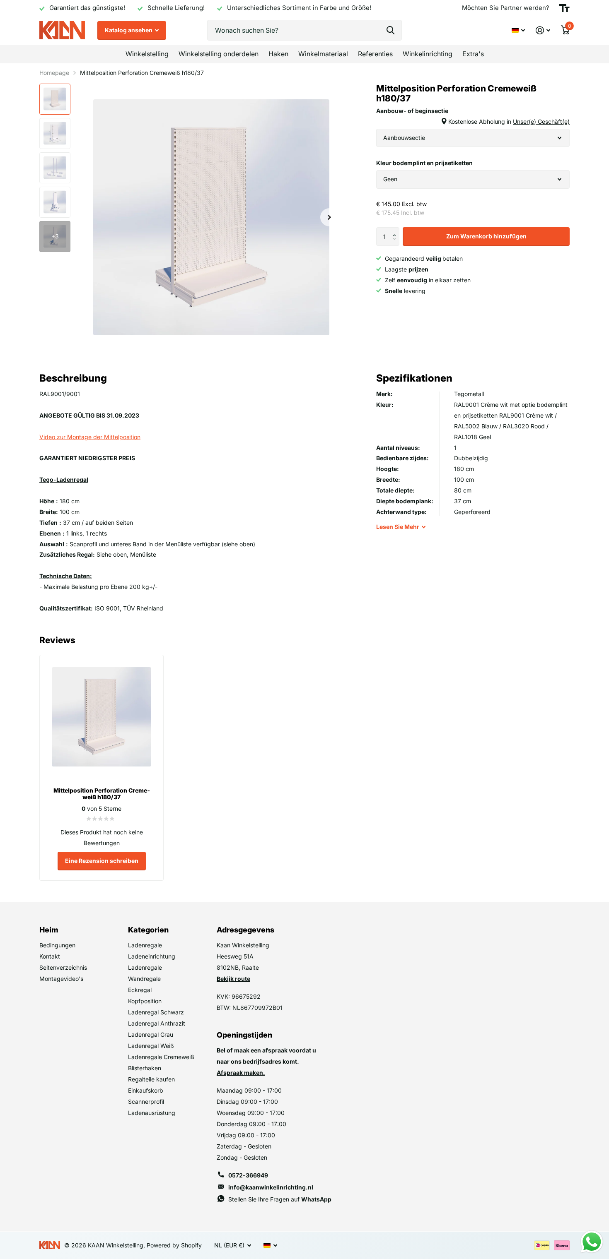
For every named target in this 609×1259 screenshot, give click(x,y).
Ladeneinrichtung (151, 956)
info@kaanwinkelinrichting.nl (270, 1187)
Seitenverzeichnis (63, 967)
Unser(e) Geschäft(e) (541, 121)
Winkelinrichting (427, 54)
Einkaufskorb (145, 1090)
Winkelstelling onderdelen (219, 54)
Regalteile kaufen (151, 1079)
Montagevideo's (61, 978)
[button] (396, 229)
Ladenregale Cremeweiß (161, 1056)
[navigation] (54, 99)
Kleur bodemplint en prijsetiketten (424, 162)
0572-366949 (248, 1175)
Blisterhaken (144, 1068)
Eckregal (140, 989)
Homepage (54, 72)
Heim (48, 929)
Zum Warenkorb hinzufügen (486, 236)
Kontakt (49, 956)
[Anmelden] (543, 30)
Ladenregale (145, 945)
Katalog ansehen (129, 30)
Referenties (375, 54)
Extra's (473, 54)
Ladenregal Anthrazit (156, 1023)
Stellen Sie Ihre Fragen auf (279, 1199)
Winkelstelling (147, 54)
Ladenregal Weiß (151, 1045)
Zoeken (390, 30)
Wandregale (144, 978)
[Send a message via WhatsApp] (592, 1242)
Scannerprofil (146, 1101)
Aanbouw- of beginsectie (473, 116)
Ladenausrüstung (151, 1112)
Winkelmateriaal (323, 54)
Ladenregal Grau (150, 1034)
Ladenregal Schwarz (156, 1012)
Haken (278, 54)
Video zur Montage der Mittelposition (89, 436)
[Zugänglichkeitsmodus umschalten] (564, 8)
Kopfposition (145, 1000)
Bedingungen (57, 945)
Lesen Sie (397, 526)
